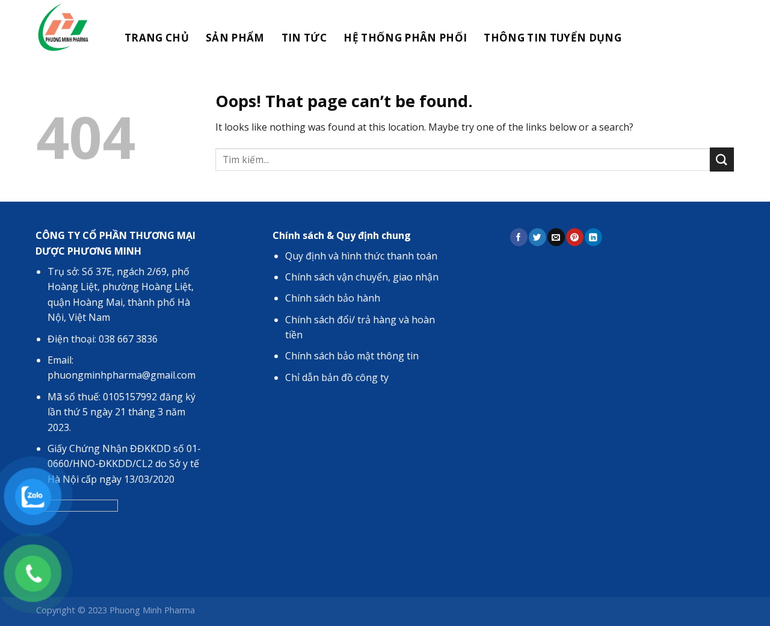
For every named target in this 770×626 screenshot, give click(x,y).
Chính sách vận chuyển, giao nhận (362, 277)
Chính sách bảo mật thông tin (352, 355)
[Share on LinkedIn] (593, 237)
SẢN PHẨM (235, 38)
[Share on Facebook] (518, 237)
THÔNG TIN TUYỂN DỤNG (552, 38)
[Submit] (722, 159)
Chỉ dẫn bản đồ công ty (337, 377)
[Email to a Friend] (555, 237)
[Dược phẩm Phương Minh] (67, 27)
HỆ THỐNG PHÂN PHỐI (405, 38)
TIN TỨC (304, 38)
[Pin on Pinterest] (574, 237)
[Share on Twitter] (537, 237)
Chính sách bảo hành (332, 298)
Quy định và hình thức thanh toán (361, 255)
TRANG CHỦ (157, 38)
